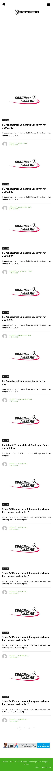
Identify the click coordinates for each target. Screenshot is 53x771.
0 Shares (14, 145)
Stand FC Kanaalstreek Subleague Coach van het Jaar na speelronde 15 (25, 703)
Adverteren (46, 767)
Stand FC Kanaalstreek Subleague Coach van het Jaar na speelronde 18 (25, 575)
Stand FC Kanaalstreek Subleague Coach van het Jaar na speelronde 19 (25, 510)
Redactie (13, 143)
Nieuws (6, 120)
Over (37, 767)
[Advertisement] (26, 52)
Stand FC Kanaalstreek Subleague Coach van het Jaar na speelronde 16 (25, 639)
